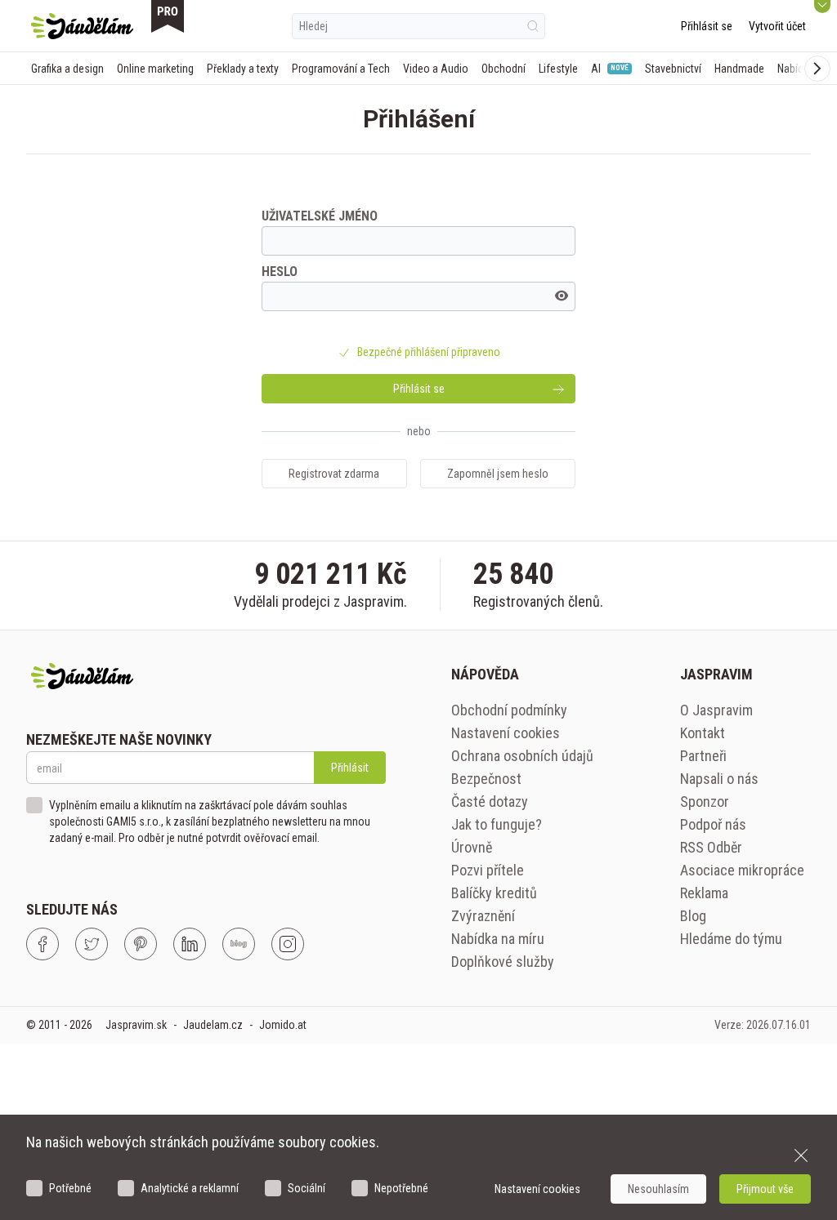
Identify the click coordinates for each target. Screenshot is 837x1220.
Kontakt (702, 732)
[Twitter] (91, 944)
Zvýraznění (483, 915)
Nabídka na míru (497, 938)
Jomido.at (283, 1024)
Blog (693, 915)
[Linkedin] (189, 944)
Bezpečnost (486, 778)
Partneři (703, 755)
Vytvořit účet (777, 26)
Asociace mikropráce (742, 870)
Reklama (704, 893)
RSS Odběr (711, 847)
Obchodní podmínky (509, 710)
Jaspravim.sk (136, 1024)
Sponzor (704, 801)
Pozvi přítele (487, 870)
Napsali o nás (719, 778)
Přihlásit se (706, 26)
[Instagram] (287, 944)
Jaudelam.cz (213, 1024)
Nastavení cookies (505, 732)
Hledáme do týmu (731, 938)
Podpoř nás (713, 824)
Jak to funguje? (496, 824)
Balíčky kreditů (494, 893)
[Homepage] (82, 26)
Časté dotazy (489, 801)
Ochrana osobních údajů (522, 755)
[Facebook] (42, 944)
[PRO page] (167, 16)
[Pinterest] (140, 944)
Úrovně (471, 847)
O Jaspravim (716, 710)
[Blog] (238, 944)
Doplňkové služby (502, 961)
